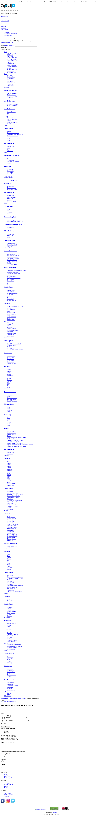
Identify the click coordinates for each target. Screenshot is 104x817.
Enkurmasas (10, 684)
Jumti (5, 388)
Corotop (9, 559)
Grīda (5, 152)
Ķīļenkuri (9, 688)
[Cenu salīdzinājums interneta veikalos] (65, 809)
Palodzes (9, 79)
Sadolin (9, 381)
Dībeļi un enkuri (11, 658)
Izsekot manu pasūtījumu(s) (8, 40)
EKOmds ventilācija (12, 104)
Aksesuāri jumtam (10, 392)
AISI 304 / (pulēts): (6, 719)
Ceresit (9, 467)
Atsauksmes (7, 796)
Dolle (8, 209)
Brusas (9, 324)
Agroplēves (10, 575)
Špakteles (9, 507)
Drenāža (9, 625)
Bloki (5, 52)
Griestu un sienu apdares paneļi (14, 225)
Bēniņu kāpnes (9, 206)
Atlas (8, 461)
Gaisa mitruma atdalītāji (13, 257)
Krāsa (8, 140)
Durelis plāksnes (11, 518)
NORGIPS (10, 601)
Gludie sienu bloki (12, 66)
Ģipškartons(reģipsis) (12, 524)
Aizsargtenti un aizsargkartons (15, 577)
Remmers (9, 380)
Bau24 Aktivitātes (8, 794)
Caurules (9, 633)
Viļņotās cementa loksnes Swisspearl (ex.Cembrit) (20, 444)
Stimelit (9, 480)
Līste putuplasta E (11, 243)
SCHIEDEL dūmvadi (12, 97)
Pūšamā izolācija (11, 300)
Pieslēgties (3, 42)
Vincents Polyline (11, 483)
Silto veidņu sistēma (12, 72)
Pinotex (9, 377)
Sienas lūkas (10, 85)
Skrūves (9, 614)
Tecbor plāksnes (11, 537)
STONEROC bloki (12, 69)
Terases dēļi (7, 183)
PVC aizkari (10, 81)
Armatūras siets (11, 160)
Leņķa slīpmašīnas (12, 261)
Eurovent (9, 557)
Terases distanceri (11, 188)
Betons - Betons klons (12, 493)
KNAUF (9, 599)
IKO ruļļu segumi (11, 431)
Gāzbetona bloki (11, 65)
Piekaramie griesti (10, 217)
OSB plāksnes (10, 334)
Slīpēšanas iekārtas (12, 264)
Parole (2, 45)
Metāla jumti (10, 439)
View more (10, 485)
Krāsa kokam (10, 359)
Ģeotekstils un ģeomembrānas (15, 578)
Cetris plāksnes (11, 517)
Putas (8, 148)
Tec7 (8, 384)
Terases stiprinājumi (12, 189)
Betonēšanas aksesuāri (13, 161)
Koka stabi (10, 331)
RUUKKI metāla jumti (13, 441)
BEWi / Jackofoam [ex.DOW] (15, 306)
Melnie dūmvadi (11, 112)
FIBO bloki (10, 56)
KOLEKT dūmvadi (12, 96)
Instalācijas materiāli (12, 122)
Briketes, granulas (11, 323)
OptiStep (9, 212)
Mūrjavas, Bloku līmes (13, 506)
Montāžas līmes (11, 672)
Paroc (8, 315)
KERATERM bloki (12, 57)
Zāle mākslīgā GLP (12, 180)
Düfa (8, 372)
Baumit (9, 369)
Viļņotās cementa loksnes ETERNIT (16, 446)
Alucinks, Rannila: (6, 717)
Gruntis (9, 137)
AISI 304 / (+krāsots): (6, 720)
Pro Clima (9, 318)
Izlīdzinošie (10, 172)
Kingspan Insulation (12, 312)
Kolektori (9, 637)
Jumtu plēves (10, 579)
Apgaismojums (11, 117)
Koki (5, 321)
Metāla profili (10, 610)
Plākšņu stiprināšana (11, 543)
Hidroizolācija (10, 171)
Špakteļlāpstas (10, 281)
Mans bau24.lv (4, 29)
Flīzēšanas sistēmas (12, 647)
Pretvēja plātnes (11, 533)
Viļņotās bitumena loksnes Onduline (16, 443)
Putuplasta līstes (9, 240)
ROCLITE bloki (11, 59)
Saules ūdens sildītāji (12, 398)
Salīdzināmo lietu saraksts (10, 33)
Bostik (8, 464)
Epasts (2, 44)
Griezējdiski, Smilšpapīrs (13, 273)
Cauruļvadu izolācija (12, 634)
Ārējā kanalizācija (11, 623)
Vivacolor (9, 387)
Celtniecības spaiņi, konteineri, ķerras (16, 270)
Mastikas (9, 346)
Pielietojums (8, 353)
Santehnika (7, 617)
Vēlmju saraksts (8, 35)
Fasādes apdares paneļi (13, 136)
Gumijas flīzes (10, 522)
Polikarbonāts (10, 531)
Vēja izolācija (10, 299)
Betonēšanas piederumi (11, 155)
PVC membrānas (11, 433)
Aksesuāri (9, 131)
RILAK (9, 378)
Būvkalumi (10, 669)
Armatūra (9, 158)
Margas (9, 693)
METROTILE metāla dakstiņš (15, 440)
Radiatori (9, 638)
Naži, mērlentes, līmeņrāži (13, 278)
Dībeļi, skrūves (9, 654)
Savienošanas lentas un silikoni (15, 585)
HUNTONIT (10, 228)
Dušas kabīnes (11, 636)
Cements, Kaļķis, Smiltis (13, 496)
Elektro (6, 116)
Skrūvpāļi (9, 676)
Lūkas (8, 626)
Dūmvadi (6, 87)
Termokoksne (10, 336)
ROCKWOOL (11, 320)
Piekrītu (97, 1)
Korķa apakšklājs (11, 197)
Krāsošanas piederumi (12, 276)
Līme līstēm (10, 246)
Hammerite (10, 375)
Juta (8, 560)
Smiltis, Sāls (10, 509)
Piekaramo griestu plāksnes (14, 220)
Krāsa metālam (11, 360)
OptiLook (9, 423)
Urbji (8, 282)
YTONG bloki (11, 62)
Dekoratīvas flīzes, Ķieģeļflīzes (15, 134)
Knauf (8, 473)
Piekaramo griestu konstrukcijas (15, 221)
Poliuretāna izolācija (12, 293)
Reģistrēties (10, 42)
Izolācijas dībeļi (11, 670)
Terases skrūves (11, 690)
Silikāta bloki (10, 71)
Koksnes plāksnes (11, 333)
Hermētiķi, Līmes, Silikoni (14, 344)
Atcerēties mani (6, 49)
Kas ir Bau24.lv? (8, 784)
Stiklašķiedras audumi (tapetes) (15, 349)
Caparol (9, 371)
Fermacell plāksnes (12, 520)
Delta (8, 554)
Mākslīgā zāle (8, 177)
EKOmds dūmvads (12, 93)
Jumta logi (7, 415)
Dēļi (8, 325)
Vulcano (9, 113)
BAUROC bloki (11, 53)
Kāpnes (9, 275)
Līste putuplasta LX (12, 245)
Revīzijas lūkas (11, 82)
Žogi (5, 691)
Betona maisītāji (11, 254)
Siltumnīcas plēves (12, 587)
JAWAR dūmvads (11, 95)
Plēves (8, 396)
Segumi (6, 428)
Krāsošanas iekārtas (12, 260)
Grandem (55, 812)
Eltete (8, 556)
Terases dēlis (10, 186)
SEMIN (9, 475)
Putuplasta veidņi (11, 201)
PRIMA (9, 569)
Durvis (5, 74)
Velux (8, 418)
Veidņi (8, 163)
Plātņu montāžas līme (12, 546)
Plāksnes (6, 510)
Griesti (5, 203)
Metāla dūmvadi (9, 109)
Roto (8, 213)
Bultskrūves (10, 657)
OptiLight (9, 422)
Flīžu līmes (10, 169)
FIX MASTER (9, 679)
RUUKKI (9, 567)
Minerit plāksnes (11, 528)
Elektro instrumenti (10, 251)
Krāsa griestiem (11, 357)
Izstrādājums (8, 128)
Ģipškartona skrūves (12, 685)
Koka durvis (10, 78)
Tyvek (8, 564)
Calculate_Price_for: (6, 754)
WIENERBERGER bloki (13, 60)
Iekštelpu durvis (11, 77)
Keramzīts (9, 174)
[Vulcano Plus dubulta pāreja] (8, 701)
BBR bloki (10, 55)
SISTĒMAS (7, 643)
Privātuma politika (8, 777)
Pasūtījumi (6, 32)
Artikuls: (3, 722)
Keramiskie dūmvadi (11, 90)
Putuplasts (9, 149)
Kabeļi (9, 120)
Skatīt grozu (4, 26)
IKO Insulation (11, 309)
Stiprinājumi (7, 650)
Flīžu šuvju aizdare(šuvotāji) (14, 500)
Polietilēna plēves (11, 581)
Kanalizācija (8, 620)
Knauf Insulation (11, 314)
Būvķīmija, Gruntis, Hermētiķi (15, 494)
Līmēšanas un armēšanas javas (15, 138)
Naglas (9, 659)
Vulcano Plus (10, 115)
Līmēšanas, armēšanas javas (14, 504)
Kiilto (8, 472)
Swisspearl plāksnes (12, 534)
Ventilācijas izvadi (11, 399)
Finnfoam (9, 308)
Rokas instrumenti (10, 267)
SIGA (8, 566)
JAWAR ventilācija (12, 105)
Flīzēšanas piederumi (12, 272)
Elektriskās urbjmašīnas (13, 255)
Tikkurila (9, 386)
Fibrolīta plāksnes (11, 328)
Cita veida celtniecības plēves (14, 591)
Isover (8, 311)
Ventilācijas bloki (9, 101)
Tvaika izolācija (11, 588)
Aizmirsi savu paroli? (9, 45)
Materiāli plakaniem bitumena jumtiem (17, 437)
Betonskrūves (10, 682)
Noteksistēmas (11, 395)
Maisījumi (7, 166)
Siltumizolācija (9, 143)
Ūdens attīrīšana (11, 641)
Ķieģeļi (9, 68)
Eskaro (9, 374)
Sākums (3, 698)
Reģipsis (6, 593)
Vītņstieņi (9, 662)
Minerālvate (10, 151)
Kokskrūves (10, 687)
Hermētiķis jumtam (12, 401)
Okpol (8, 421)
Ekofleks (9, 469)
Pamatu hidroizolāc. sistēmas (14, 646)
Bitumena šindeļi (11, 434)
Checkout (3, 28)
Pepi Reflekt (10, 291)
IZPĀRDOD (7, 696)
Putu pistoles (10, 279)
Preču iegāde (7, 783)
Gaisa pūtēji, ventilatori (13, 258)
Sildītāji (9, 123)
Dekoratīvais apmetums (13, 133)
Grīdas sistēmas (11, 649)
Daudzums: (3, 723)
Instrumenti (7, 247)
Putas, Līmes (10, 294)
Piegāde (6, 787)
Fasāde (5, 125)
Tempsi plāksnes (11, 539)
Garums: (3, 768)
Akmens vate (10, 146)
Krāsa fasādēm (11, 356)
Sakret (8, 383)
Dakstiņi (9, 436)
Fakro (8, 211)
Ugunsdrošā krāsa (11, 363)
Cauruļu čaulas (11, 290)
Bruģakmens (10, 63)
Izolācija (6, 283)
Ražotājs (7, 303)
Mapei (8, 476)
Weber (8, 482)
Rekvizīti (6, 786)
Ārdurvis (9, 75)
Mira (8, 478)
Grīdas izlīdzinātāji (12, 502)
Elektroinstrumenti (12, 119)
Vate (8, 297)
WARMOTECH (11, 317)
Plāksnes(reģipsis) (11, 611)
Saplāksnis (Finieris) (12, 536)
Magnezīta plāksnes (12, 527)
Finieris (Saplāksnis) (12, 330)
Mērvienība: (4, 759)
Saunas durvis (10, 84)
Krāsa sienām (10, 362)
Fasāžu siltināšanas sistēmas (14, 644)
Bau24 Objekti (7, 793)
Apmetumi (10, 491)
